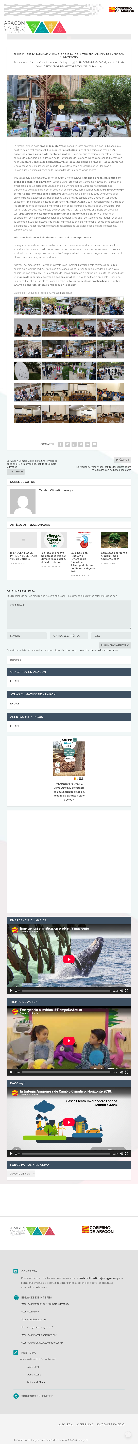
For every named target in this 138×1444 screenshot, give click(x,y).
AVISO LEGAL (65, 1424)
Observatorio (34, 1374)
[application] (69, 959)
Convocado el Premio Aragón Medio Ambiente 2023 (114, 556)
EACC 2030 (33, 1367)
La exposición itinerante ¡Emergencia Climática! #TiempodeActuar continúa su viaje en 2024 (83, 562)
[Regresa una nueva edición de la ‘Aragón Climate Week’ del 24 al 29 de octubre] (54, 540)
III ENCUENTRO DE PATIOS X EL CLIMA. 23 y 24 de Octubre (23, 556)
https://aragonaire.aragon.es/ (37, 1327)
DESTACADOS (51, 66)
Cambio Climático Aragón (44, 62)
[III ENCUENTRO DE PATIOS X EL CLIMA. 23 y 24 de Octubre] (23, 540)
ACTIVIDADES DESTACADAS (91, 62)
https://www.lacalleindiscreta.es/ (39, 1335)
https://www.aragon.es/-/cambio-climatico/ (45, 1304)
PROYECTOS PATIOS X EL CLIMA (78, 66)
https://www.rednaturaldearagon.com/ (42, 1342)
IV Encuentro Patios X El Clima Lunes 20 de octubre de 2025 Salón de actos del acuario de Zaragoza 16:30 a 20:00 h (69, 791)
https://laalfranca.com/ (33, 1319)
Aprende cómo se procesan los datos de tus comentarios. (86, 650)
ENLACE (14, 681)
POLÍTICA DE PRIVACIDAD (110, 1424)
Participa (28, 1352)
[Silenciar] (121, 990)
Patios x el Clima (36, 1382)
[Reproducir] (11, 990)
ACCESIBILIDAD (84, 1424)
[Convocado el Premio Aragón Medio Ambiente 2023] (114, 540)
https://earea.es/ (30, 1311)
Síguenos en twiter (37, 1396)
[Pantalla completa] (126, 990)
